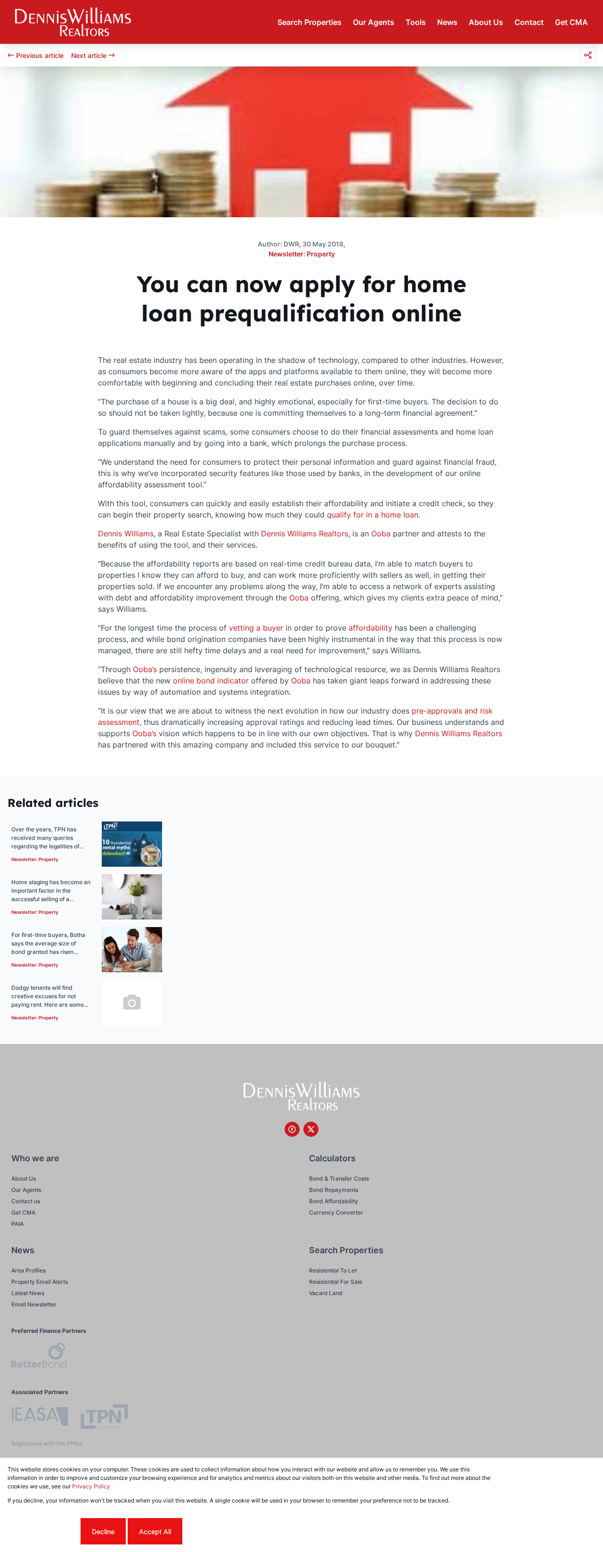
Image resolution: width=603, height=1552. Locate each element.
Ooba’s (145, 669)
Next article (88, 55)
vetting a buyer (256, 627)
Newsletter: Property (302, 254)
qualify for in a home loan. (373, 514)
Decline (103, 1531)
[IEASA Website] (40, 1418)
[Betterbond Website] (38, 1357)
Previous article (40, 55)
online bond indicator (211, 680)
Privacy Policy (91, 1486)
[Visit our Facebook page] (292, 1129)
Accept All (155, 1531)
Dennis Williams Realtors (304, 533)
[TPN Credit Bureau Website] (104, 1418)
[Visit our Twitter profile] (310, 1129)
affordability (370, 627)
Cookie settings (43, 1531)
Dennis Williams (126, 533)
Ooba (381, 533)
